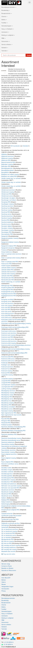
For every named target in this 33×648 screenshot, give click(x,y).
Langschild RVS (6, 381)
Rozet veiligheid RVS (7, 462)
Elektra (3, 19)
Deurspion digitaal (6, 226)
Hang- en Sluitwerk (7, 29)
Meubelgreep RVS (6, 397)
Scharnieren (5, 41)
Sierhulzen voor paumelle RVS (10, 488)
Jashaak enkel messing (8, 274)
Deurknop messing (7, 210)
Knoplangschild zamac (8, 291)
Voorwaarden (5, 589)
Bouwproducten (6, 13)
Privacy (3, 591)
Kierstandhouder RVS (7, 278)
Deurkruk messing (6, 218)
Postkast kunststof (6, 425)
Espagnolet (4, 236)
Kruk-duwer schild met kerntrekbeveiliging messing (16, 323)
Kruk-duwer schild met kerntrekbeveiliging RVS (14, 327)
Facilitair (4, 23)
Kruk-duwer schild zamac (8, 331)
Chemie (3, 16)
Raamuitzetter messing (8, 452)
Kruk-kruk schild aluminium (9, 341)
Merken (3, 580)
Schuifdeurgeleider (7, 476)
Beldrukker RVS (6, 166)
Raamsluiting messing (7, 444)
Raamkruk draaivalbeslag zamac (11, 440)
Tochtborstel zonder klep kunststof (11, 515)
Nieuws (3, 584)
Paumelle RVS (5, 419)
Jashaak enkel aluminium (8, 272)
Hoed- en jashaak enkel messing (11, 258)
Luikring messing (6, 389)
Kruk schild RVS (6, 315)
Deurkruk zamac (6, 224)
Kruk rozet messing (7, 305)
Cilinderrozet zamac (7, 196)
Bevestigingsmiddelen (7, 170)
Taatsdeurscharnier (7, 513)
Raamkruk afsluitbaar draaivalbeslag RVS (13, 427)
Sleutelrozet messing (7, 492)
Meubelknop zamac (7, 409)
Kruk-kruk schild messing (8, 343)
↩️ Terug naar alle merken (8, 554)
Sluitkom (4, 498)
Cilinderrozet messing (7, 192)
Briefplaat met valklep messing (10, 174)
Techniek (4, 51)
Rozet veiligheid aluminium (9, 454)
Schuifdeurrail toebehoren (9, 484)
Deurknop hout (5, 208)
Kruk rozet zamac (6, 311)
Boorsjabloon (5, 172)
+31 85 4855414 (8, 642)
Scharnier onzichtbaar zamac (10, 464)
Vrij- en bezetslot (6, 537)
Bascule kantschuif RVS (8, 162)
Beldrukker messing (7, 164)
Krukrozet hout (5, 369)
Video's (3, 582)
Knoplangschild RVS (7, 289)
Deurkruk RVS (5, 220)
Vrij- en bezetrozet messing (9, 531)
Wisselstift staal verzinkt (8, 551)
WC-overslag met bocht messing (11, 545)
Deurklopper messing (7, 204)
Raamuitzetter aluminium (8, 450)
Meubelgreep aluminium (8, 391)
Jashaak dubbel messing (8, 268)
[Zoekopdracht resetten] (24, 55)
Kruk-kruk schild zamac (8, 359)
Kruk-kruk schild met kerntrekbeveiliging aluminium (16, 345)
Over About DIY (5, 578)
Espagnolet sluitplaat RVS (9, 246)
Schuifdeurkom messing (8, 480)
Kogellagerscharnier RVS (8, 293)
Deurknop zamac (6, 214)
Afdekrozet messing (7, 158)
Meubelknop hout (6, 401)
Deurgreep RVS (6, 202)
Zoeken (29, 55)
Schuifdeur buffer (6, 468)
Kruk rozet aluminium (7, 303)
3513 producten (15, 146)
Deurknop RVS (5, 212)
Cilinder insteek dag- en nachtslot (11, 178)
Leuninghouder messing (8, 385)
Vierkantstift (5, 527)
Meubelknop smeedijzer (8, 407)
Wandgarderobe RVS (7, 539)
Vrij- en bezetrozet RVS (8, 533)
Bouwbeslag (5, 10)
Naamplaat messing (7, 411)
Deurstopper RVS (6, 232)
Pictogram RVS (5, 421)
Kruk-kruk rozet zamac (8, 339)
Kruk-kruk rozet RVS (7, 337)
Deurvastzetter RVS (7, 234)
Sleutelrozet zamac (7, 496)
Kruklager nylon (6, 365)
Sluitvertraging (5, 504)
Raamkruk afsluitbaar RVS (9, 434)
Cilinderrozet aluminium (8, 190)
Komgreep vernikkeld (7, 299)
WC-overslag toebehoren (8, 547)
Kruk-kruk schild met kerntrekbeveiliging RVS (14, 353)
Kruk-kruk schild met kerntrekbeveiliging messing (15, 349)
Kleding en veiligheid (7, 35)
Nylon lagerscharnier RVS (9, 413)
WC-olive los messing (7, 541)
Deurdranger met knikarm (9, 200)
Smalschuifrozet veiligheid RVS (10, 510)
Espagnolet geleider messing (10, 238)
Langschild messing (7, 375)
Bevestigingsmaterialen (8, 7)
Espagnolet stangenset (8, 248)
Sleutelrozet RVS (6, 494)
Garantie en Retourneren (8, 570)
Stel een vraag (5, 564)
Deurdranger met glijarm (8, 198)
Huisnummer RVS (6, 263)
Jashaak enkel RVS (7, 276)
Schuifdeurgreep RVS (7, 478)
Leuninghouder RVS (7, 387)
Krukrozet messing (7, 371)
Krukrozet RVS (5, 373)
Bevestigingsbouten (7, 168)
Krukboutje (4, 363)
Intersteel (25, 146)
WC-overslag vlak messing (9, 549)
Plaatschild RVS (6, 423)
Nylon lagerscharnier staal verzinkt (11, 415)
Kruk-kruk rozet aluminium (9, 333)
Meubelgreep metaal (7, 395)
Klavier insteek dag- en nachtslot (11, 282)
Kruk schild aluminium (7, 313)
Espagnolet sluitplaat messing (10, 242)
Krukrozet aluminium (7, 367)
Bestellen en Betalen (7, 568)
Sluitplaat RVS (5, 500)
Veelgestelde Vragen (7, 586)
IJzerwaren (4, 32)
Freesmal (4, 250)
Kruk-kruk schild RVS (7, 357)
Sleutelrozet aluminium (8, 490)
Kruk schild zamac (6, 317)
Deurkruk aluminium (7, 216)
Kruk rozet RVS (6, 307)
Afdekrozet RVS (6, 160)
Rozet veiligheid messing (8, 458)
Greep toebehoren (6, 252)
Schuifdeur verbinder (7, 472)
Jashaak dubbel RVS (7, 270)
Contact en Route (6, 566)
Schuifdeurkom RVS (7, 482)
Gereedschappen (6, 26)
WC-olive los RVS (6, 543)
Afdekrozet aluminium (7, 156)
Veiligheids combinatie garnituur (10, 523)
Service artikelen (6, 44)
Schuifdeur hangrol (7, 470)
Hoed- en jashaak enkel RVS (9, 261)
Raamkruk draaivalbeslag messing (11, 438)
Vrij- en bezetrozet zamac (8, 535)
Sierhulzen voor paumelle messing (11, 486)
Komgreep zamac (6, 301)
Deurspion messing (7, 228)
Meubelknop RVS (6, 405)
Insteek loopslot (6, 265)
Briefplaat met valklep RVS (9, 176)
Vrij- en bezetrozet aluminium (10, 529)
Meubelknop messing (7, 403)
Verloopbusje (5, 525)
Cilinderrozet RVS (6, 194)
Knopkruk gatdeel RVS (8, 287)
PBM (3, 38)
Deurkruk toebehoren (7, 222)
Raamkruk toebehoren (8, 442)
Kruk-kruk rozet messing (8, 335)
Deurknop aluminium (7, 206)
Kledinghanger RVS (7, 285)
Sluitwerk (4, 47)
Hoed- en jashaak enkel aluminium (11, 254)
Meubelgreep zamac (7, 399)
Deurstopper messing (7, 230)
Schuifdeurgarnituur (7, 474)
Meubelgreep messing (8, 393)
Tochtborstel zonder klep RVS (10, 519)
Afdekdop (4, 154)
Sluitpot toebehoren (7, 502)
